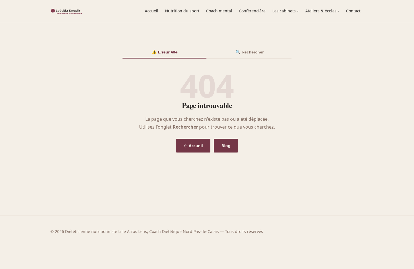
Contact (353, 11)
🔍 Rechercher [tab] (249, 52)
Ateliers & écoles (321, 11)
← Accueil (193, 145)
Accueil (151, 11)
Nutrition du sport (182, 11)
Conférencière (252, 11)
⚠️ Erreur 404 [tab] (164, 52)
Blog (225, 145)
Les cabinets (284, 11)
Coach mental (219, 11)
